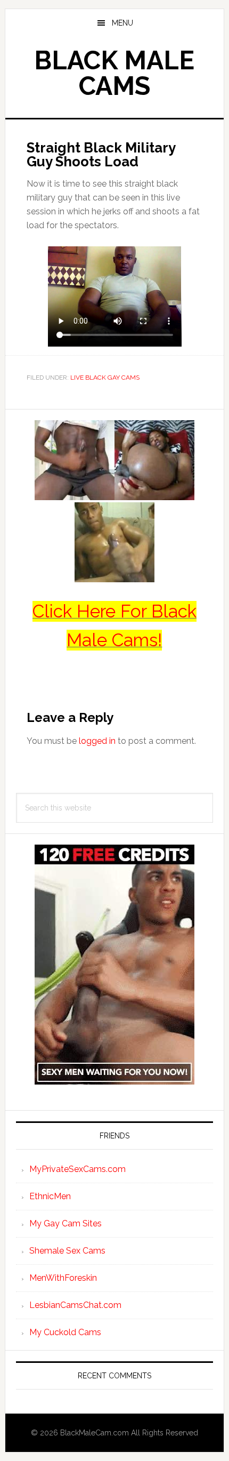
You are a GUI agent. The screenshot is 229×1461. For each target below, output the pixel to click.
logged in (97, 741)
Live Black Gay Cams (105, 377)
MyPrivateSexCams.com (77, 1169)
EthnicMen (50, 1196)
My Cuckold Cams (65, 1332)
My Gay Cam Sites (65, 1223)
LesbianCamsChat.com (75, 1305)
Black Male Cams (114, 73)
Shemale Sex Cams (67, 1251)
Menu (122, 23)
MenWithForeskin (63, 1278)
